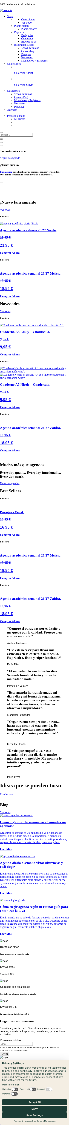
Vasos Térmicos (30, 47)
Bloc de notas (28, 41)
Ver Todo (26, 22)
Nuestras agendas (9, 483)
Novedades (13, 90)
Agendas (12, 109)
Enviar (4, 1054)
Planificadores (29, 28)
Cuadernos (27, 38)
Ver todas (5, 209)
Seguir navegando (10, 157)
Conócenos (6, 794)
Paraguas (26, 54)
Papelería (19, 32)
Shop (10, 16)
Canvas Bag (21, 97)
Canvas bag (27, 51)
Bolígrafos (27, 35)
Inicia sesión (6, 172)
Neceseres (27, 57)
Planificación (21, 25)
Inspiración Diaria (24, 44)
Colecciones (28, 19)
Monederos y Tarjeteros (34, 60)
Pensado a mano (16, 115)
